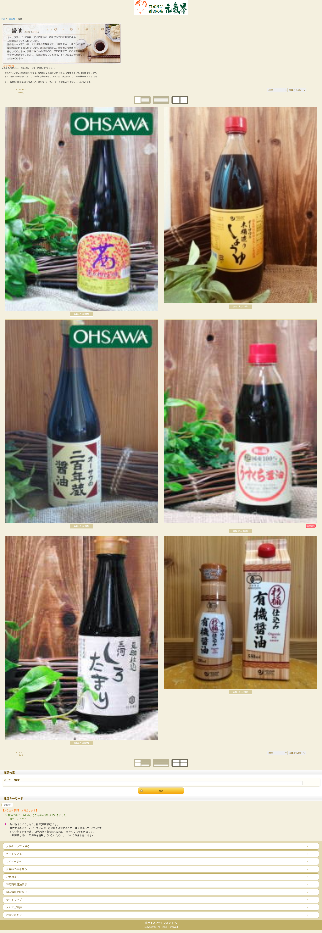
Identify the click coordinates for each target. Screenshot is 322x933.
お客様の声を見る (16, 869)
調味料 (12, 19)
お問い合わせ (14, 914)
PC (175, 922)
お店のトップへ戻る (18, 846)
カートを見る (14, 853)
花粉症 (7, 805)
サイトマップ (14, 899)
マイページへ (14, 861)
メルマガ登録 (14, 907)
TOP (3, 19)
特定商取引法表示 (16, 884)
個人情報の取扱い (16, 892)
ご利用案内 (12, 876)
